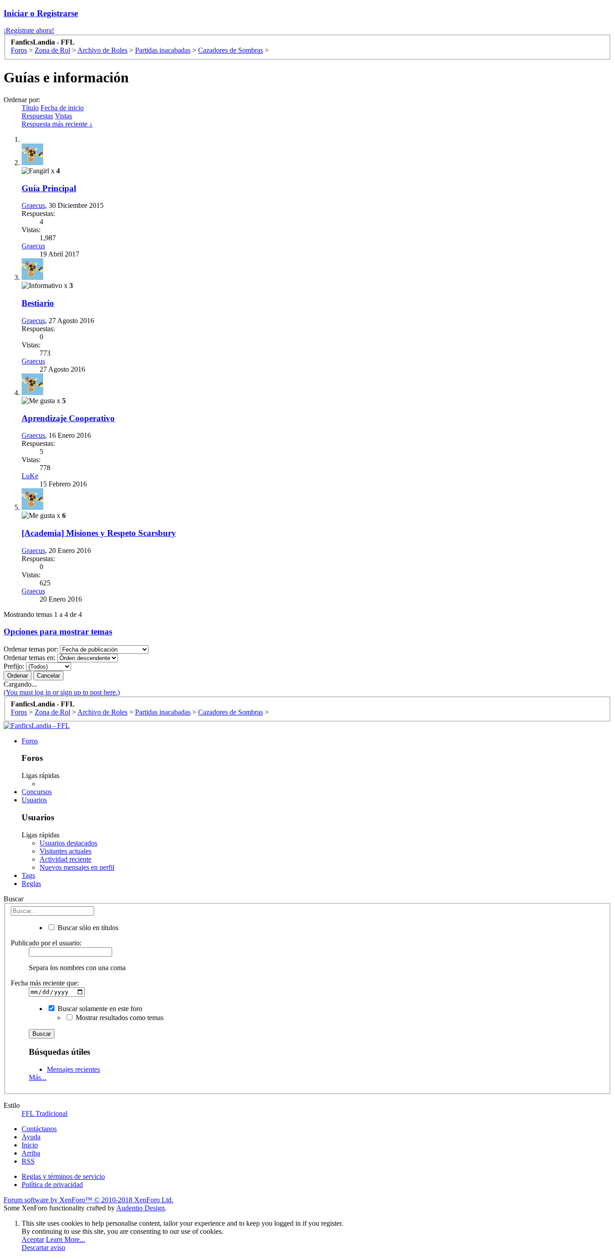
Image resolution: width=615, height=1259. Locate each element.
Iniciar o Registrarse (41, 13)
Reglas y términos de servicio (63, 1176)
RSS (28, 1161)
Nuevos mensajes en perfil (77, 867)
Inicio (30, 1145)
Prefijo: (14, 666)
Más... (37, 1077)
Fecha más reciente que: (45, 983)
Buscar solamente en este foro (99, 1008)
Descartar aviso (43, 1247)
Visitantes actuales (65, 851)
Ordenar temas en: (29, 657)
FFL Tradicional (45, 1113)
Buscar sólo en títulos (87, 927)
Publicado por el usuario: (46, 943)
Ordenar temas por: (31, 649)
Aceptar (33, 1239)
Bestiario (38, 303)
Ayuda (31, 1137)
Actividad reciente (65, 859)
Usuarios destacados (68, 843)
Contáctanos (39, 1129)
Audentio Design (140, 1208)
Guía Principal (49, 188)
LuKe (30, 476)
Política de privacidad (52, 1184)
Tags (28, 875)
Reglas (31, 883)
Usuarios (34, 800)
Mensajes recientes (73, 1069)
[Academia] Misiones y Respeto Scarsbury (99, 533)
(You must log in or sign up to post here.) (62, 692)
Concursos (37, 792)
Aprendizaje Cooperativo (68, 418)
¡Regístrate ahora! (29, 30)
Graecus (33, 205)
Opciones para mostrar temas (58, 631)
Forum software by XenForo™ (88, 1200)
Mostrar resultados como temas (118, 1017)
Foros (30, 741)
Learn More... (65, 1239)
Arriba (31, 1153)
